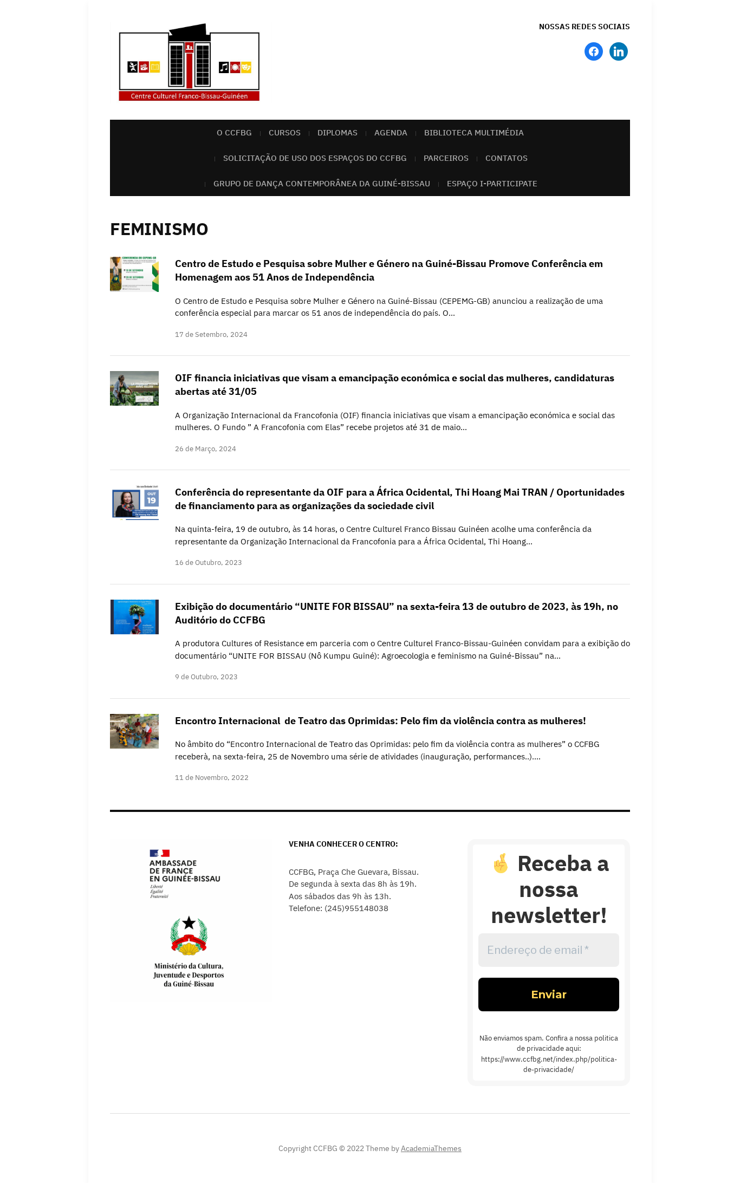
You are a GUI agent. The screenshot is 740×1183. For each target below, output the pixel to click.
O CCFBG (234, 132)
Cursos (285, 132)
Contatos (506, 158)
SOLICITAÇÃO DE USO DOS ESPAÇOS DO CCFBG (315, 158)
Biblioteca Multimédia (474, 132)
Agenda (390, 132)
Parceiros (446, 158)
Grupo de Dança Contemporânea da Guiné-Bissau (321, 183)
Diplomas (337, 132)
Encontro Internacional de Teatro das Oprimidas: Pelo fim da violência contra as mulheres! (380, 720)
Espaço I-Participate (492, 183)
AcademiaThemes (431, 1148)
